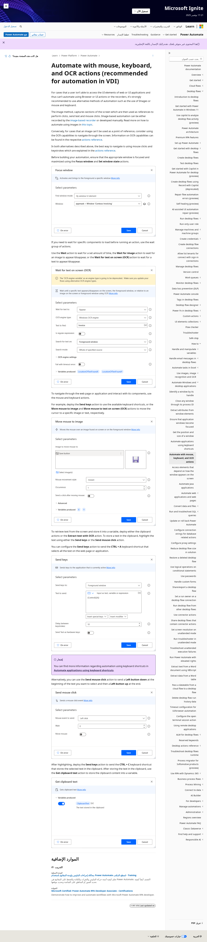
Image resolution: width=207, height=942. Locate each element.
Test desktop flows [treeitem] (189, 163)
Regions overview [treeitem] (192, 817)
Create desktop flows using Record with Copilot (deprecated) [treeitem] (185, 185)
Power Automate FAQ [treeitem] (190, 823)
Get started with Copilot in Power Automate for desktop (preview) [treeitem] (184, 172)
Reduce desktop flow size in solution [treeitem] (183, 550)
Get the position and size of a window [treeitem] (183, 434)
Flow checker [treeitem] (192, 327)
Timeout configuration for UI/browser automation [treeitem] (183, 709)
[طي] (169, 53)
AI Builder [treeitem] (196, 795)
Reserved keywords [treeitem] (189, 740)
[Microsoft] (201, 26)
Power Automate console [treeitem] (186, 294)
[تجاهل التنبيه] (6, 6)
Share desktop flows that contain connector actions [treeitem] (183, 622)
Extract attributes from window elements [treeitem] (182, 412)
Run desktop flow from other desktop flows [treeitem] (184, 607)
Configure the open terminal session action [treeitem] (184, 718)
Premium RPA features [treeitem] (187, 137)
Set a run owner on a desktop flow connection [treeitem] (184, 598)
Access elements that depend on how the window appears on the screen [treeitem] (182, 473)
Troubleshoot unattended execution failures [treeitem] (183, 650)
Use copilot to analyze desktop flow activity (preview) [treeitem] (187, 119)
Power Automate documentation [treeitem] (192, 67)
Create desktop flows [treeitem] (188, 157)
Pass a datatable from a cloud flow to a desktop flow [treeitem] (184, 688)
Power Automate (89, 55)
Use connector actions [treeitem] (185, 614)
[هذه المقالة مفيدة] (9, 56)
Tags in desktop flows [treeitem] (188, 299)
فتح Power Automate (16, 34)
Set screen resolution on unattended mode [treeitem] (183, 631)
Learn (55, 55)
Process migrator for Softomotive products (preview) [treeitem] (188, 764)
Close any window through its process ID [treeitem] (182, 402)
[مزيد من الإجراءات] (153, 55)
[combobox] (186, 59)
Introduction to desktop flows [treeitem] (187, 98)
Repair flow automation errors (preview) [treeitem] (187, 196)
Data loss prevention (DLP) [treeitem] (185, 288)
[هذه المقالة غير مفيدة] (6, 56)
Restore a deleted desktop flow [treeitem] (183, 559)
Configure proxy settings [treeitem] (183, 543)
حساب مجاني (38, 34)
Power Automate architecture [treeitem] (190, 130)
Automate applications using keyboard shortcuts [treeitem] (182, 445)
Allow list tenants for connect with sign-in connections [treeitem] (188, 257)
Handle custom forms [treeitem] (185, 581)
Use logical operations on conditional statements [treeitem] (183, 568)
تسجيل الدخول (10, 26)
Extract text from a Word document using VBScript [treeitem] (183, 668)
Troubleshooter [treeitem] (191, 332)
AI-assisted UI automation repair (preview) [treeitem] (185, 211)
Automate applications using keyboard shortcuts (84, 670)
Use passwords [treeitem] (188, 576)
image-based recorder (83, 120)
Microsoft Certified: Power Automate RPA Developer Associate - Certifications (92, 891)
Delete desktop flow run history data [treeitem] (184, 699)
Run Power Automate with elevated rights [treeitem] (183, 659)
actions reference (92, 139)
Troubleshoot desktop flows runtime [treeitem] (185, 753)
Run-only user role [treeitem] (189, 224)
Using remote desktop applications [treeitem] (185, 727)
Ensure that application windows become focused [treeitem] (182, 423)
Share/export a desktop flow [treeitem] (184, 589)
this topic (87, 124)
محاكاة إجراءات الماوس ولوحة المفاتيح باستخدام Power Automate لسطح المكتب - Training (93, 875)
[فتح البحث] (21, 26)
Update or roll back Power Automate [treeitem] (183, 522)
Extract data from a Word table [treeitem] (183, 677)
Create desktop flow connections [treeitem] (189, 246)
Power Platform (69, 55)
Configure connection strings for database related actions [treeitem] (185, 534)
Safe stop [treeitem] (194, 338)
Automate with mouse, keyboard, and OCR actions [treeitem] (181, 458)
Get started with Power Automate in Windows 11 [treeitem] (186, 108)
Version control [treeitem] (191, 271)
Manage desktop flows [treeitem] (187, 266)
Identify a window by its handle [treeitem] (181, 393)
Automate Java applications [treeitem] (186, 485)
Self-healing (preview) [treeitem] (187, 203)
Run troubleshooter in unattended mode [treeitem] (185, 640)
